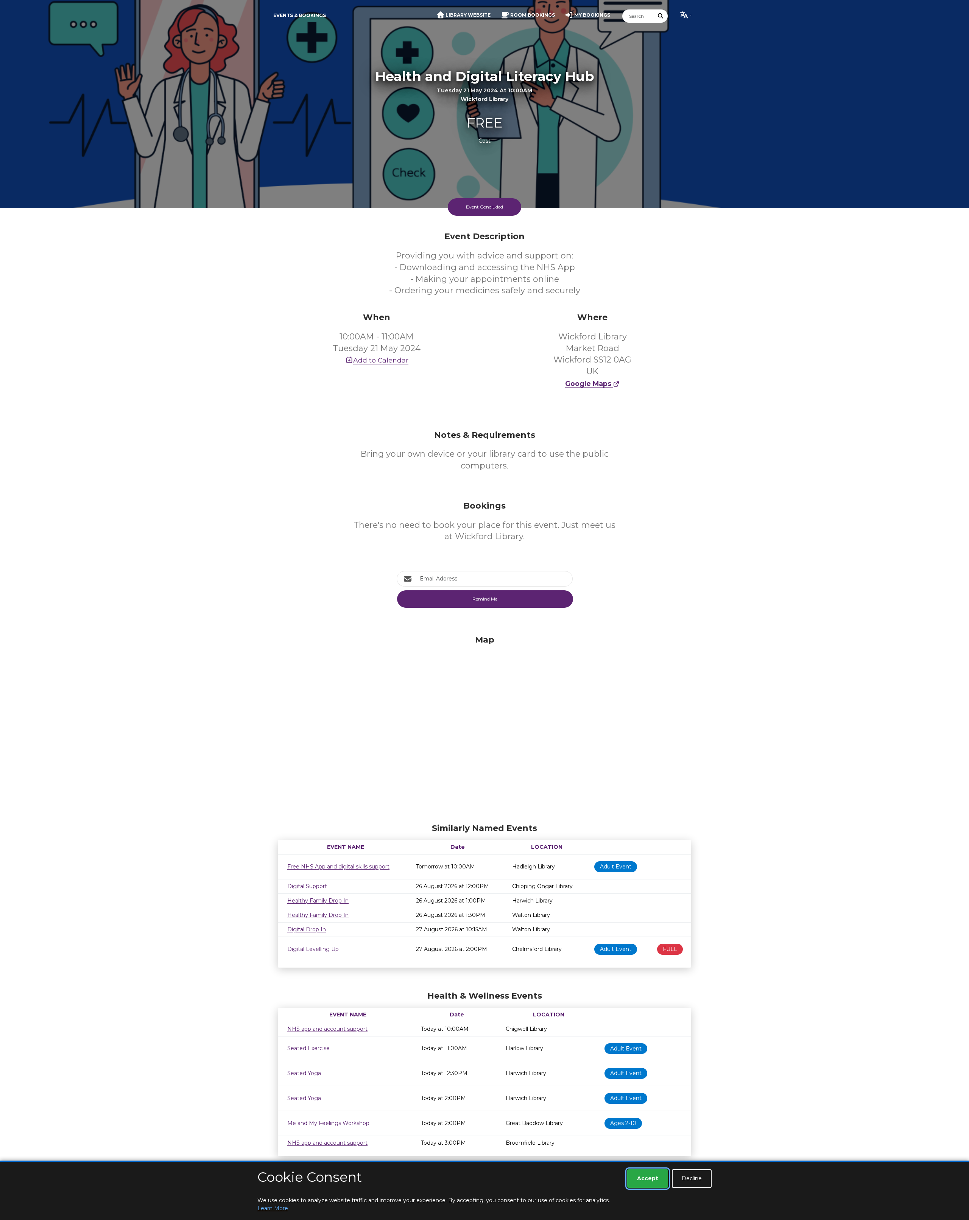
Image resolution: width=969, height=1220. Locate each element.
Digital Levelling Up (313, 949)
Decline (692, 1178)
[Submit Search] (661, 16)
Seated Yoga (304, 1073)
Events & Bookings (299, 15)
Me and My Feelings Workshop (328, 1123)
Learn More (272, 1208)
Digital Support (307, 886)
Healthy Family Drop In (318, 900)
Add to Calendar (380, 360)
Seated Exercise (308, 1048)
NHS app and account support (327, 1028)
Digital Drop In (306, 929)
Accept (647, 1178)
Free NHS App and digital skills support (338, 866)
